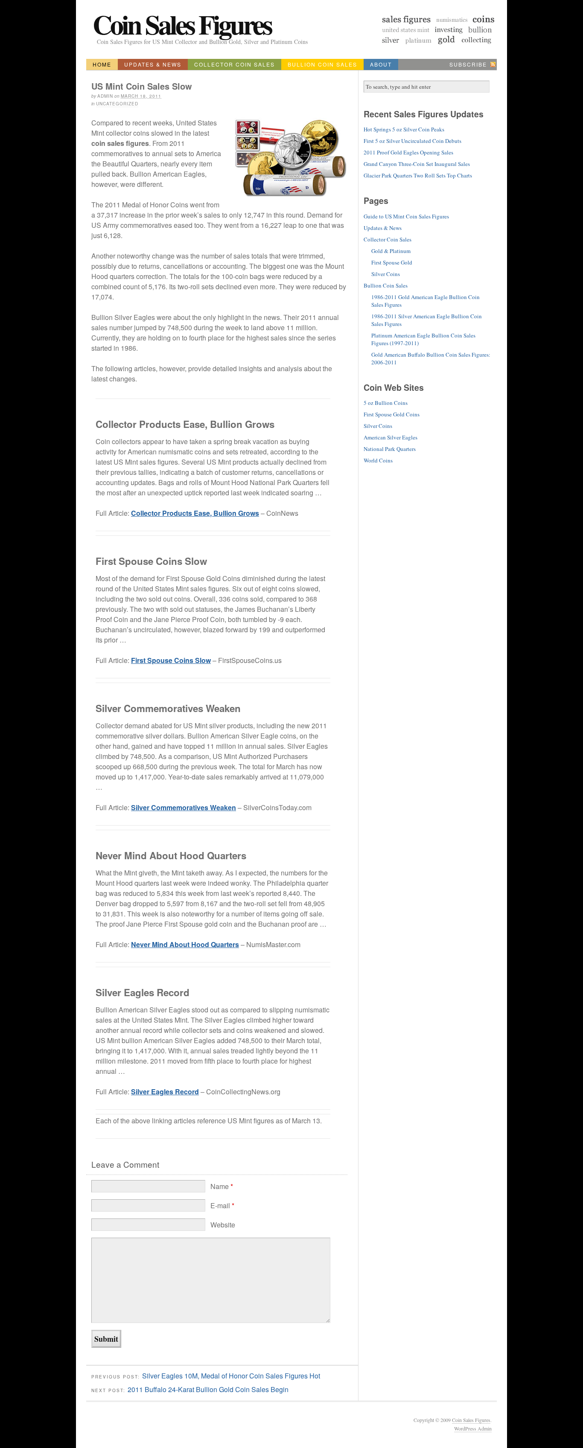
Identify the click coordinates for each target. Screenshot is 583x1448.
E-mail (222, 1205)
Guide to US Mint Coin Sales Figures (406, 216)
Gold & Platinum (391, 251)
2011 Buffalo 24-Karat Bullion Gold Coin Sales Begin (208, 1389)
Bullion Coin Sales (322, 64)
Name (221, 1186)
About (381, 64)
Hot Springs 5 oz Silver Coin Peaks (404, 129)
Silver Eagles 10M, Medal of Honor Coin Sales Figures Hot (231, 1376)
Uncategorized (117, 104)
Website (222, 1225)
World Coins (378, 460)
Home (102, 64)
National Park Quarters (390, 449)
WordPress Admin (473, 1428)
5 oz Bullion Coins (386, 403)
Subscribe (468, 64)
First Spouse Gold (391, 262)
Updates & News (152, 64)
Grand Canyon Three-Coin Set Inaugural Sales (417, 164)
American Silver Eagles (390, 437)
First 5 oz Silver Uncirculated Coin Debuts (412, 141)
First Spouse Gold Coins (392, 414)
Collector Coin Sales (234, 64)
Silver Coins (385, 274)
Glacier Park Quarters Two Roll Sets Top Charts (418, 175)
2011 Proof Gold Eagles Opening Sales (408, 152)
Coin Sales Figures (182, 24)
